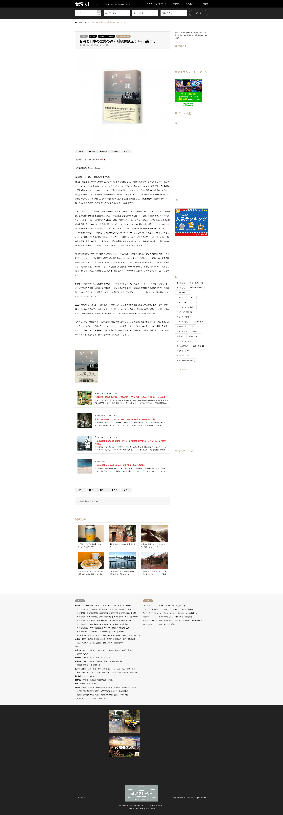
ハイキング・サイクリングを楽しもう (172, 606)
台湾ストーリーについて (156, 4)
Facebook (79, 797)
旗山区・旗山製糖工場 (120, 691)
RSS (84, 797)
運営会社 (159, 805)
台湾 (83, 36)
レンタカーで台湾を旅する (152, 609)
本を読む (93, 36)
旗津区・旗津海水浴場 (85, 695)
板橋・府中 (81, 672)
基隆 (118, 669)
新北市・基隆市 (80, 669)
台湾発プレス (191, 4)
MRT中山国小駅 (100, 606)
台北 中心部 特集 (187, 609)
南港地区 (122, 632)
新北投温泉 (116, 635)
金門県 (94, 684)
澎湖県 (82, 684)
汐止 (93, 672)
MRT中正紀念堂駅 (124, 606)
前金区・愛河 (100, 687)
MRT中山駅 (112, 606)
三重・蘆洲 (92, 669)
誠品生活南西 (147, 624)
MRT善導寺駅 (118, 617)
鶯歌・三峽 (134, 672)
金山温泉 (125, 672)
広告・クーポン (184, 341)
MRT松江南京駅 (82, 628)
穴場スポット (183, 351)
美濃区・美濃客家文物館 (103, 695)
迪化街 (124, 635)
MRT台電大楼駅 (106, 617)
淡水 (98, 672)
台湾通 (205, 4)
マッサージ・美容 (184, 312)
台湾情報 (176, 4)
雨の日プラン (183, 356)
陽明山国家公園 (134, 635)
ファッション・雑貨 (185, 307)
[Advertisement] (191, 160)
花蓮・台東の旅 (197, 620)
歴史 (101, 160)
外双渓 (97, 635)
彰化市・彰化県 (114, 650)
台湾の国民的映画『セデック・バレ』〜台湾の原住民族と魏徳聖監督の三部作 (126, 419)
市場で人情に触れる (150, 620)
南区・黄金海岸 (82, 643)
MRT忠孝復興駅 (126, 620)
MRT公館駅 (81, 609)
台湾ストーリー (187, 797)
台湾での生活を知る (166, 617)
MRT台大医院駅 (92, 617)
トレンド (182, 302)
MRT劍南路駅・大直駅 (123, 609)
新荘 (133, 669)
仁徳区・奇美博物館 (114, 639)
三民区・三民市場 (88, 687)
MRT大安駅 (91, 620)
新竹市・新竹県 (88, 676)
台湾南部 (78, 658)
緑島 (88, 684)
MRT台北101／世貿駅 (128, 613)
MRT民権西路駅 (95, 628)
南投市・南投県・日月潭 (91, 650)
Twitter (76, 797)
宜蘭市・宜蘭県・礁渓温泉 (113, 661)
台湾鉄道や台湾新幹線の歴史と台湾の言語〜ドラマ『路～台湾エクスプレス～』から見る (130, 397)
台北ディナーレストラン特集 (174, 613)
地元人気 (182, 331)
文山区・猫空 (106, 635)
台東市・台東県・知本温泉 (92, 661)
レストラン (182, 322)
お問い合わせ (150, 808)
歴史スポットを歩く (123, 36)
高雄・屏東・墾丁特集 (167, 624)
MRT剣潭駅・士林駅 (106, 609)
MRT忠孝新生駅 (95, 624)
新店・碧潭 (126, 669)
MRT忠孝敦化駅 (82, 624)
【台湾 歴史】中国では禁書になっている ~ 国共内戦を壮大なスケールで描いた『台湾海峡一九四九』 (131, 442)
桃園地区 (78, 680)
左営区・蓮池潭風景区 (85, 691)
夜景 (180, 336)
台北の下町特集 (191, 613)
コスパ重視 (182, 292)
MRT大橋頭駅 (102, 620)
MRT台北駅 (81, 617)
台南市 (77, 639)
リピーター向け (184, 317)
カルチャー (97, 501)
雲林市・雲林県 (82, 654)
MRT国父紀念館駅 (131, 617)
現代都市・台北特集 (182, 620)
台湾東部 (78, 661)
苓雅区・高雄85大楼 (121, 695)
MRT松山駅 (124, 624)
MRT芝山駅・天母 (123, 628)
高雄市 (77, 687)
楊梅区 (110, 680)
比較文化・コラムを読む (106, 36)
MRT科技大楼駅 (109, 628)
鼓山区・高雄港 (103, 698)
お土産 (181, 283)
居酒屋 (193, 336)
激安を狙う (198, 346)
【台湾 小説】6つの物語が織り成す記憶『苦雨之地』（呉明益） (120, 465)
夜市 (196, 331)
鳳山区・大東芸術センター (86, 698)
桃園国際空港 (101, 680)
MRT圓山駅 (81, 620)
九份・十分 (111, 669)
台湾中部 (78, 650)
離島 (76, 684)
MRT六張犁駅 (92, 609)
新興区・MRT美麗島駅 (102, 691)
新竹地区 (78, 676)
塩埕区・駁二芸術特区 (130, 687)
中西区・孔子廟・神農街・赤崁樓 (93, 639)
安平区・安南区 (95, 643)
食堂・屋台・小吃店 (186, 360)
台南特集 (146, 617)
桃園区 (92, 680)
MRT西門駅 (93, 632)
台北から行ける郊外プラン (152, 613)
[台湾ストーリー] (141, 800)
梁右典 (87, 501)
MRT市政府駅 (114, 620)
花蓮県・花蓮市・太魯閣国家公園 (88, 665)
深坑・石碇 (106, 672)
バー (196, 302)
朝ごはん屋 (182, 346)
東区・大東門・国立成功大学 (113, 643)
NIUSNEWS (147, 606)
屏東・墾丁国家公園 (103, 658)
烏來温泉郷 (116, 672)
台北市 (77, 606)
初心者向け (198, 322)
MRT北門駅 (81, 613)
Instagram (81, 797)
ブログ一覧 (122, 805)
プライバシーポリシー (135, 808)
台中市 (104, 650)
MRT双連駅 (104, 613)
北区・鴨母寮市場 (129, 639)
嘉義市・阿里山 (88, 658)
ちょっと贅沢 (196, 283)
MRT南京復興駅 (92, 613)
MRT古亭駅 (114, 613)
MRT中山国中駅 (87, 606)
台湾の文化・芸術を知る (183, 617)
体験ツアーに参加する (171, 609)
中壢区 (85, 680)
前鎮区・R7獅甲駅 (113, 687)
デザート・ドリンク (185, 297)
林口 (88, 672)
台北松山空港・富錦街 (85, 635)
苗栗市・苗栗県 (127, 650)
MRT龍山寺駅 (103, 632)
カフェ (181, 288)
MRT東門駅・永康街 (110, 624)
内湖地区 (113, 632)
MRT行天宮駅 (82, 632)
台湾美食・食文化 (185, 326)
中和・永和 (101, 669)
